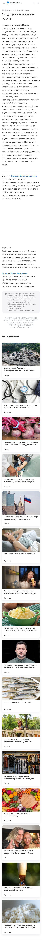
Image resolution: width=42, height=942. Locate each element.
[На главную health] (15, 3)
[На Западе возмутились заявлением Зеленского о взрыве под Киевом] (21, 657)
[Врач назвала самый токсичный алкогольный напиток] (21, 880)
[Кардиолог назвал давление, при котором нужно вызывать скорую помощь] (21, 471)
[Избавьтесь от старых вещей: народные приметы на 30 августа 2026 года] (21, 768)
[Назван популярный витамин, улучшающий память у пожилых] (21, 731)
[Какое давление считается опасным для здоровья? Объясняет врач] (21, 397)
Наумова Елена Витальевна (24, 176)
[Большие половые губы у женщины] (21, 545)
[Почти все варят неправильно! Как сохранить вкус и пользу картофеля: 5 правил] (21, 620)
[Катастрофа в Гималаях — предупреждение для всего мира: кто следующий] (21, 360)
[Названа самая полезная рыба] (21, 694)
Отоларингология (22, 10)
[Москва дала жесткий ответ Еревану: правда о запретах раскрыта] (21, 508)
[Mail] (8, 3)
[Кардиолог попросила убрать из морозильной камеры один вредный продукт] (21, 583)
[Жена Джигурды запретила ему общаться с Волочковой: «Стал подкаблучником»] (21, 842)
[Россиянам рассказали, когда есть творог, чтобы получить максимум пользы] (21, 917)
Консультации (7, 10)
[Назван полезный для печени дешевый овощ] (21, 805)
